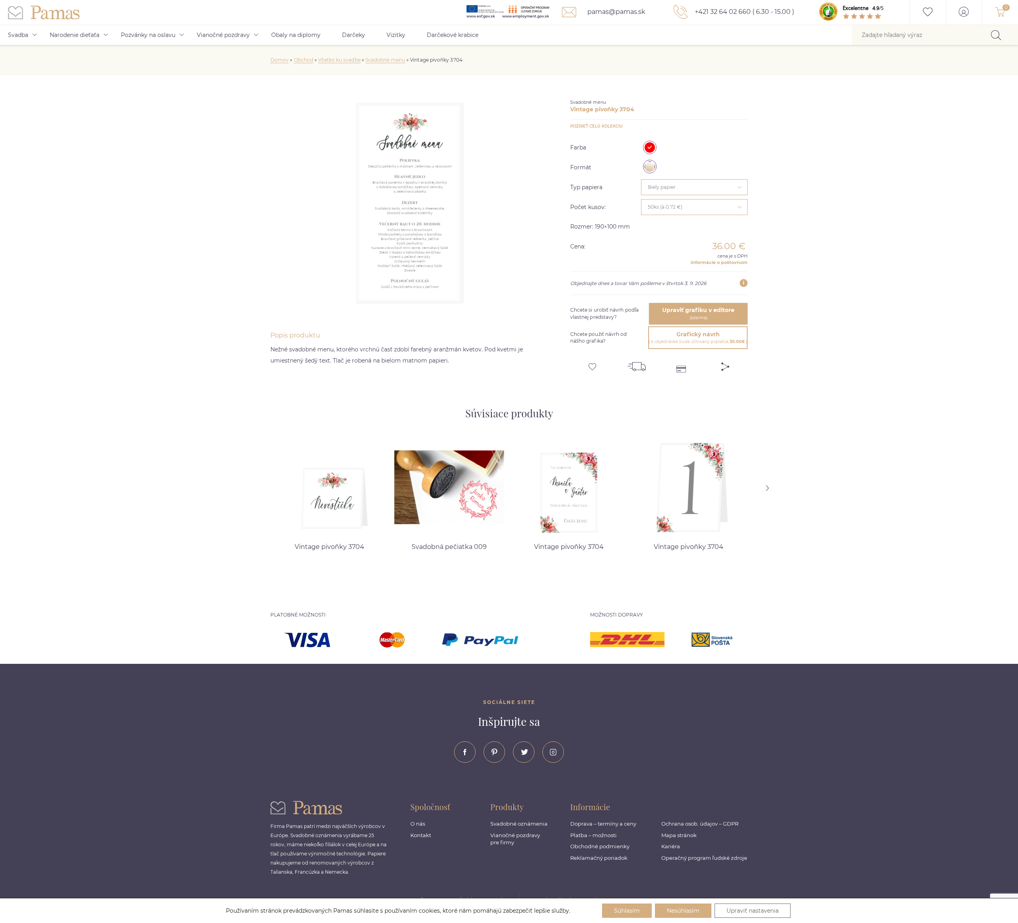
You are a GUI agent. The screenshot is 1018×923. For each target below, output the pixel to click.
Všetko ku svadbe (339, 60)
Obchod (303, 60)
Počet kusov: (588, 207)
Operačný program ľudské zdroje (704, 858)
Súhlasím (627, 910)
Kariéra (670, 846)
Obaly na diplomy (296, 35)
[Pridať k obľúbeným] (592, 363)
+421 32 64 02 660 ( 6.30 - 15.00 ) (743, 12)
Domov (279, 60)
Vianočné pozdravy (223, 35)
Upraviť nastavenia (753, 910)
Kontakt (420, 835)
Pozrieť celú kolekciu (596, 126)
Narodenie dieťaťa (74, 35)
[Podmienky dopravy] (636, 363)
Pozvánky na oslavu (148, 35)
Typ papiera (586, 187)
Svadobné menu (385, 60)
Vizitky (396, 35)
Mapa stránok (679, 835)
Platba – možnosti (593, 835)
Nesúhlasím (683, 910)
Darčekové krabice (452, 35)
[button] (777, 488)
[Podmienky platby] (681, 363)
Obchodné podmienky (599, 846)
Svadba (18, 35)
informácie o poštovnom (719, 262)
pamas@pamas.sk (615, 12)
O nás (417, 823)
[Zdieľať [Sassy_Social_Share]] (725, 363)
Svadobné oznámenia (519, 823)
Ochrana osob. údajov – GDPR (699, 823)
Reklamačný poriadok (599, 858)
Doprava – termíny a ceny (603, 823)
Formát (580, 167)
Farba (578, 147)
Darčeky (353, 35)
